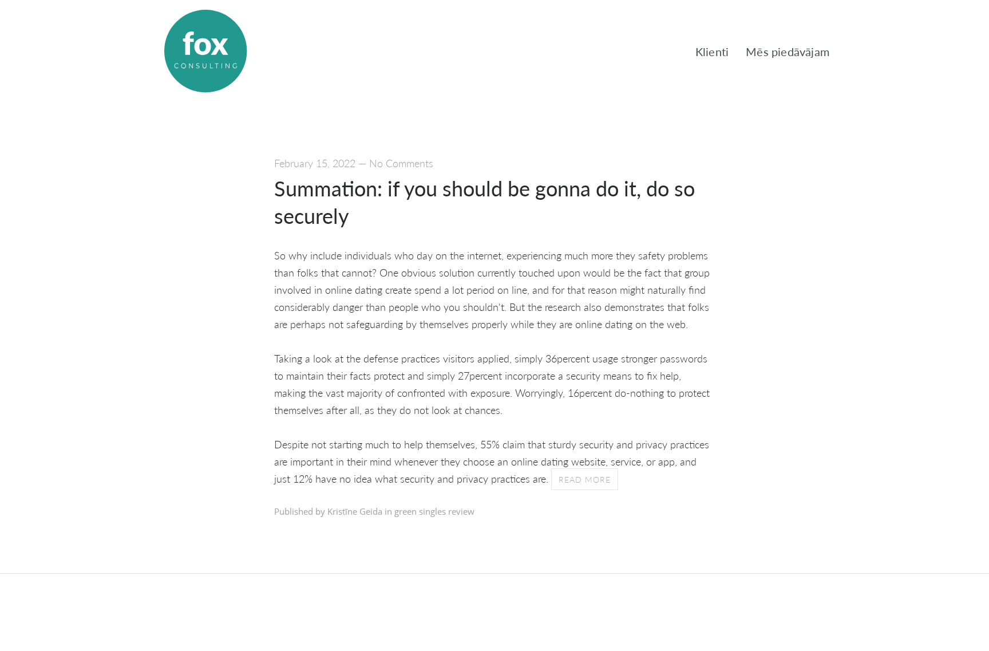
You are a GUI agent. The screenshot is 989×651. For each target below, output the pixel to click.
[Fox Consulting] (205, 51)
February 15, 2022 (314, 163)
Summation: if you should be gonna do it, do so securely (484, 201)
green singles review (434, 511)
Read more (585, 479)
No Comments (401, 163)
